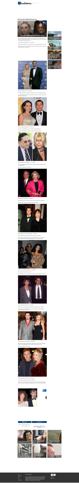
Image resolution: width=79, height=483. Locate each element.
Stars (20, 424)
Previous (18, 27)
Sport (18, 477)
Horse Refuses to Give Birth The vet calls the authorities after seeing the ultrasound (39, 427)
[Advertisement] (39, 11)
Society (19, 474)
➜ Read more (39, 421)
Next (46, 27)
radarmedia (26, 3)
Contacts (52, 476)
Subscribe (53, 478)
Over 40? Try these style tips (25, 426)
